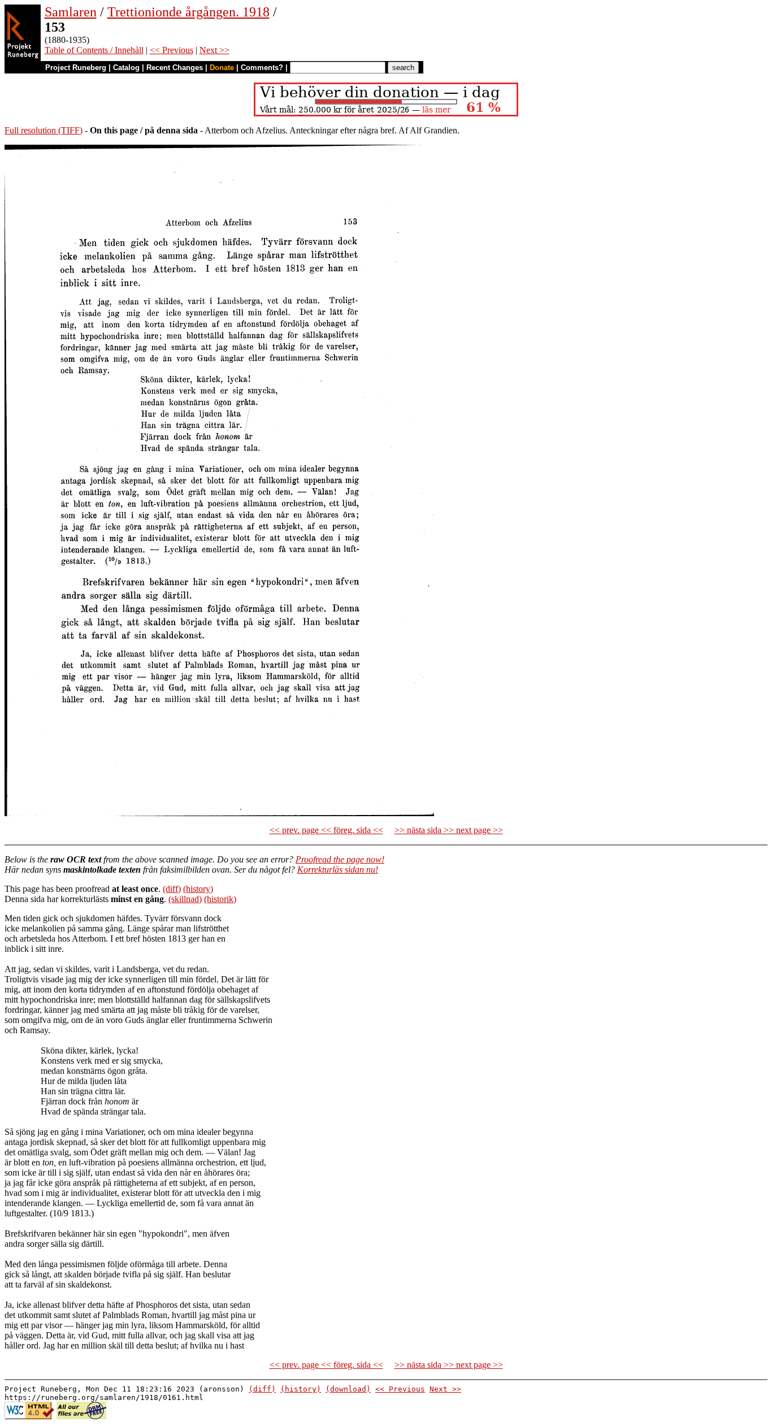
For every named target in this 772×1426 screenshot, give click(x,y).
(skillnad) (185, 899)
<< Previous (171, 50)
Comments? (262, 67)
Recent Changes (174, 67)
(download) (348, 1389)
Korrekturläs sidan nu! (337, 869)
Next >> (214, 50)
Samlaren (71, 12)
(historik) (220, 899)
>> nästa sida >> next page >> (448, 830)
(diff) (172, 889)
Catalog (126, 67)
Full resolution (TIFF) (44, 130)
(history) (198, 889)
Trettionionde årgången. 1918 (188, 12)
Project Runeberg (75, 67)
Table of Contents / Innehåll (94, 50)
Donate (222, 67)
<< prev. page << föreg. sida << (326, 830)
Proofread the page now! (340, 859)
